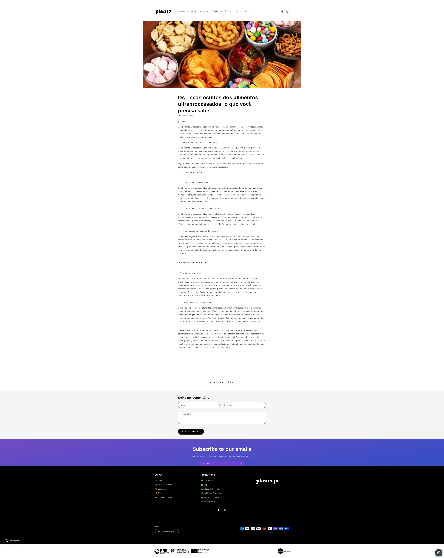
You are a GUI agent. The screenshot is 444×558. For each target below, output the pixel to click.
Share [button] (183, 122)
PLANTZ (270, 533)
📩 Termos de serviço (210, 497)
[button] (182, 11)
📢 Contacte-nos (208, 480)
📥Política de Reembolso (211, 489)
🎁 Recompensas (208, 502)
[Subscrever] (241, 463)
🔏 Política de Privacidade (211, 493)
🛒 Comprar (160, 480)
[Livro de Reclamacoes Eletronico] (284, 551)
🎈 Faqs (158, 493)
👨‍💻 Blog (204, 485)
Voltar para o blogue (223, 382)
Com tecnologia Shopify (281, 533)
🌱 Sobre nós (160, 489)
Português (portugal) (166, 531)
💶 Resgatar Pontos (163, 497)
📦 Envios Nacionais (163, 485)
